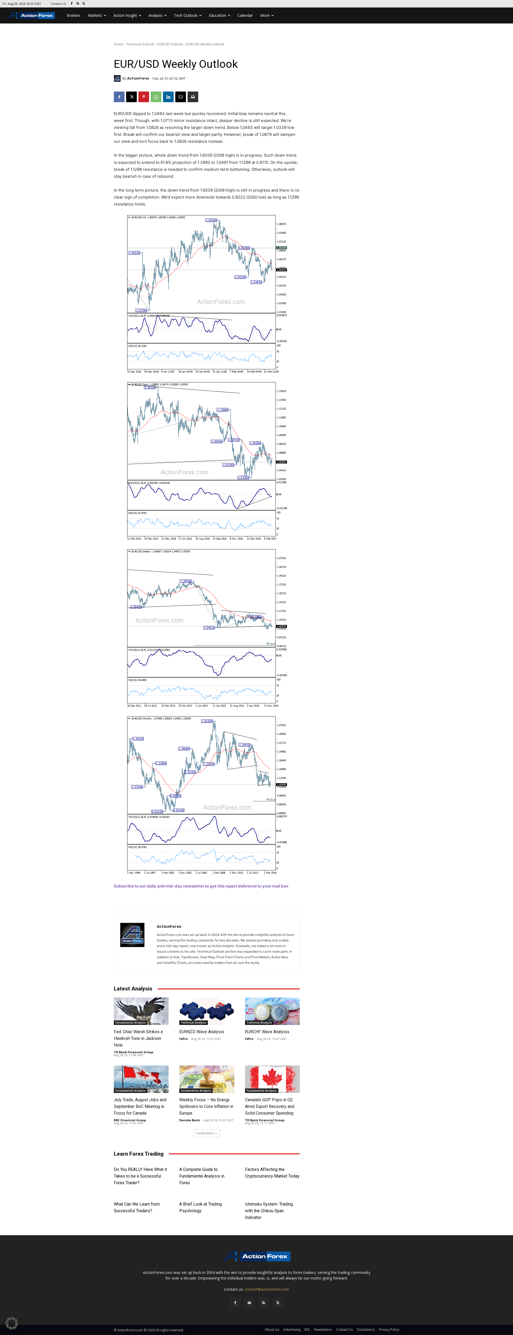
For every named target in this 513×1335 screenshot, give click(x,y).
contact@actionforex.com (266, 1289)
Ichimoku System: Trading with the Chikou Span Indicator (269, 1211)
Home (118, 44)
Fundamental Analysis (130, 1022)
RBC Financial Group (130, 1120)
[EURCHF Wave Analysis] (272, 1011)
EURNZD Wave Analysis (201, 1031)
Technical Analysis (193, 1022)
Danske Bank (189, 1120)
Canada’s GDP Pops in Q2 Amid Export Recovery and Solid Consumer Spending (270, 1106)
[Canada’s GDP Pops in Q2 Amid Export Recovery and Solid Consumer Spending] (272, 1079)
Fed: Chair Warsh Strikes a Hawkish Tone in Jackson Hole (138, 1038)
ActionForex (138, 78)
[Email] (180, 97)
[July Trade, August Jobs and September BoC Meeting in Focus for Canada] (141, 1079)
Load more (205, 1133)
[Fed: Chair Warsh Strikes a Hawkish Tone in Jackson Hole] (141, 1011)
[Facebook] (72, 4)
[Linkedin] (168, 97)
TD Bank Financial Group (133, 1052)
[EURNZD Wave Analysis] (206, 1011)
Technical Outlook (140, 44)
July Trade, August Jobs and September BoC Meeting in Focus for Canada (140, 1106)
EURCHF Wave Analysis (267, 1031)
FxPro (183, 1039)
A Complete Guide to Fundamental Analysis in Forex (201, 1176)
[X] (84, 4)
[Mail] (249, 1303)
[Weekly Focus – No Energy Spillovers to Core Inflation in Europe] (206, 1079)
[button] (12, 1323)
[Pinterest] (143, 97)
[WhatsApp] (156, 97)
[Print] (193, 97)
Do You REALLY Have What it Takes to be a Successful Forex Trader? (140, 1176)
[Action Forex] (31, 15)
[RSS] (78, 4)
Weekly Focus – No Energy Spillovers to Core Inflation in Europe (206, 1106)
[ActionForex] (118, 78)
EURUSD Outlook (170, 44)
